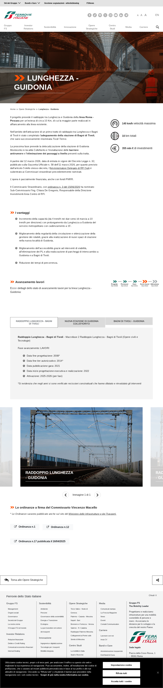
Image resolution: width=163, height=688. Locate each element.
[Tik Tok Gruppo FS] (95, 15)
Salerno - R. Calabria (79, 628)
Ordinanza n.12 (59, 527)
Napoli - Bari (75, 620)
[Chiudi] (157, 672)
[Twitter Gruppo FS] (105, 15)
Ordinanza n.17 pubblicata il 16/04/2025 (41, 541)
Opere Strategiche (91, 27)
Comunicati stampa (108, 609)
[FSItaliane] (18, 15)
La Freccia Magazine (109, 613)
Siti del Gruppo (10, 3)
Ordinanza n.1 (26, 526)
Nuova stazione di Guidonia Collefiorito (81, 322)
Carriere (144, 27)
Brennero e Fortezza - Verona (82, 624)
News (103, 616)
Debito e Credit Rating (16, 643)
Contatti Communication (110, 624)
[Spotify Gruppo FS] (100, 15)
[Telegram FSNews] (126, 15)
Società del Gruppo (15, 620)
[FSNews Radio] (90, 15)
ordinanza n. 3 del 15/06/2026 (64, 186)
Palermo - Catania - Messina (82, 616)
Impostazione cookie (121, 665)
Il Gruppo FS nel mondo (17, 628)
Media (128, 27)
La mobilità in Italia (78, 651)
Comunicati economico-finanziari (20, 647)
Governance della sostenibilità (52, 616)
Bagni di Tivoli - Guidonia (129, 321)
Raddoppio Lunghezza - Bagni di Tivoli (34, 322)
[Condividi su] (157, 580)
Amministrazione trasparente (112, 651)
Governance (13, 616)
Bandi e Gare (31, 3)
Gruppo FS (8, 27)
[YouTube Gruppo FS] (116, 15)
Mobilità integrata (47, 651)
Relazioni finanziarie (15, 640)
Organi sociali (13, 613)
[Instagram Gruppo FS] (111, 15)
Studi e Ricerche (77, 655)
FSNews (90, 3)
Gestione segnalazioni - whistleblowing (61, 3)
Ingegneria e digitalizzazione (51, 643)
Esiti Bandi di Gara (108, 655)
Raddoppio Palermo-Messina (82, 632)
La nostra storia (14, 624)
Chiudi (152, 595)
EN (157, 15)
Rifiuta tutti (121, 673)
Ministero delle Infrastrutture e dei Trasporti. (92, 514)
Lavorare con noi (107, 636)
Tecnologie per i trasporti (50, 647)
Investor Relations (28, 27)
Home (13, 109)
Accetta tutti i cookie (121, 681)
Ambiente (44, 609)
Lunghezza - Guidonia (49, 109)
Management (13, 609)
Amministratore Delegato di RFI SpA (70, 168)
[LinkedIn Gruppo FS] (121, 15)
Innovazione (70, 27)
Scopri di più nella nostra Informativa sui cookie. (64, 675)
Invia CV (104, 640)
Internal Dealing (14, 651)
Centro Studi (112, 27)
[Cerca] (157, 27)
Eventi (103, 620)
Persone (44, 613)
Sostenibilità (50, 27)
